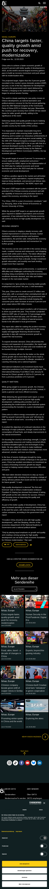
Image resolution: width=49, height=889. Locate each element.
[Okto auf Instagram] (9, 762)
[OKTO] (4, 3)
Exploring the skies (34, 718)
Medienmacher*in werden (15, 798)
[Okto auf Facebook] (21, 762)
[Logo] (43, 7)
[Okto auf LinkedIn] (39, 762)
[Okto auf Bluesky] (33, 762)
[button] (24, 19)
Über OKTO (32, 794)
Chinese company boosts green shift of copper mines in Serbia (12, 688)
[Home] (2, 792)
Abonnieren (21, 545)
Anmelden (24, 565)
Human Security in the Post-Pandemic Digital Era (36, 617)
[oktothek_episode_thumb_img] (12, 601)
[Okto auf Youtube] (27, 762)
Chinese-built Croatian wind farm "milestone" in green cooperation (36, 688)
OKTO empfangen (34, 798)
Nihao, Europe (9, 37)
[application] (24, 19)
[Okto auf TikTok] (15, 762)
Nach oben (24, 751)
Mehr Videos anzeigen (31, 737)
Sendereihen (10, 794)
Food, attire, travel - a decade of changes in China (11, 653)
